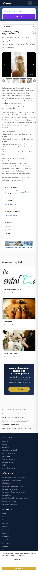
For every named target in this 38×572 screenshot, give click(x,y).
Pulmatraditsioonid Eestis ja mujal (12, 486)
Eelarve (4, 526)
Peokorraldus (6, 456)
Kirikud (4, 465)
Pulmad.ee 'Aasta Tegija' (9, 489)
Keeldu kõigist (19, 559)
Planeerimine (6, 536)
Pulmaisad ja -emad (8, 462)
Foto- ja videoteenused (9, 453)
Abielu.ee (5, 546)
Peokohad (5, 441)
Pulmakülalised (6, 495)
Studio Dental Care (12, 290)
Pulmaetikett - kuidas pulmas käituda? (13, 492)
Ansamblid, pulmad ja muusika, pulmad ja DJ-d (16, 498)
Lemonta (8, 322)
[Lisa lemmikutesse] (34, 33)
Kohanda (19, 564)
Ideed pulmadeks (7, 483)
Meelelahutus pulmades (9, 501)
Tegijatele (5, 540)
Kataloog (5, 523)
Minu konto (5, 533)
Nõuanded (5, 530)
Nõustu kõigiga (19, 568)
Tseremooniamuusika (8, 459)
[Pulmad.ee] (7, 3)
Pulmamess (5, 520)
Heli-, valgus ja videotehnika (10, 468)
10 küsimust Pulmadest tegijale (11, 480)
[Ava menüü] (34, 3)
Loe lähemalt (20, 555)
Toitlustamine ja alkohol (9, 450)
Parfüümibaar (10, 354)
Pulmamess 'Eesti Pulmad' (10, 504)
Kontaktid (5, 517)
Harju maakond (12, 215)
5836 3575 (26, 37)
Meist (4, 513)
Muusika (4, 444)
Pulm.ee (4, 550)
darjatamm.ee (9, 47)
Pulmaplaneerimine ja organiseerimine (13, 477)
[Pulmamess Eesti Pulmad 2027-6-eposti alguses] (19, 245)
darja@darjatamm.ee (12, 37)
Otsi (20, 16)
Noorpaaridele (6, 543)
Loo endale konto (17, 389)
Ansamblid (5, 447)
